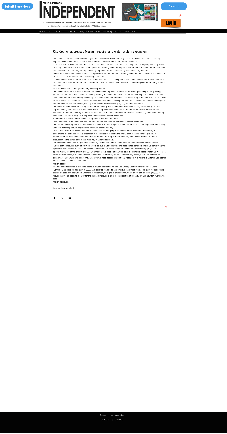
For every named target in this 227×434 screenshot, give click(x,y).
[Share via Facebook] (54, 197)
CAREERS (105, 420)
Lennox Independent (63, 188)
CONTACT (119, 420)
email (103, 26)
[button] (180, 15)
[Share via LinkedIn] (69, 197)
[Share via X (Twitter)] (62, 197)
